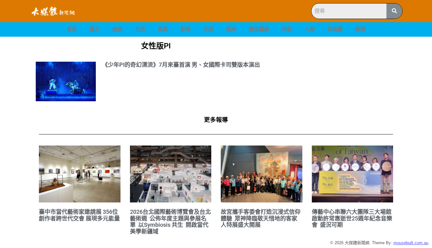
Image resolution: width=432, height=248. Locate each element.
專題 (360, 29)
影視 (186, 29)
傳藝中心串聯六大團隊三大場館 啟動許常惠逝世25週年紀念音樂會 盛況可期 (352, 218)
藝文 (94, 29)
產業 (163, 29)
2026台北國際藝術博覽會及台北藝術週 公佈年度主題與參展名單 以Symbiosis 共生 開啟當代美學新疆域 (170, 221)
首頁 (72, 29)
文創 (208, 29)
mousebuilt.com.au (410, 242)
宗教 (287, 29)
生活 (140, 29)
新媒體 (335, 29)
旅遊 (117, 29)
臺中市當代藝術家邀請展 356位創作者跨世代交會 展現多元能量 (79, 215)
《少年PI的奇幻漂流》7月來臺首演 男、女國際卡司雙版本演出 (181, 64)
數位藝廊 (259, 29)
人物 (310, 29)
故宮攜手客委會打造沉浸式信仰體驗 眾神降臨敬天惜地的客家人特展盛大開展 (260, 218)
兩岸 (231, 29)
